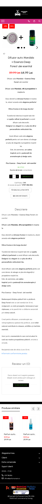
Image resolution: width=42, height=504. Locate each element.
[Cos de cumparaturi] (34, 21)
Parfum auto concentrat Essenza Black (10, 434)
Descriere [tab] (21, 209)
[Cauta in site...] (39, 21)
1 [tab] (18, 48)
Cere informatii (21, 196)
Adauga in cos (27, 176)
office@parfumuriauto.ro (12, 478)
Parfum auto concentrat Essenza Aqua (29, 434)
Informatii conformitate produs (14, 353)
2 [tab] (21, 48)
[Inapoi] (3, 53)
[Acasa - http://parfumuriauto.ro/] (21, 13)
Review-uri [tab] (21, 364)
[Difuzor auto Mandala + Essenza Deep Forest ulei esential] (21, 37)
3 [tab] (24, 48)
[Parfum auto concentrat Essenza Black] (11, 423)
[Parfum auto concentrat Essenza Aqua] (30, 423)
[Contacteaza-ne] (28, 21)
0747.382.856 (8, 475)
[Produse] (3, 21)
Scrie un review (21, 385)
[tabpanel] (21, 37)
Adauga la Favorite (21, 190)
